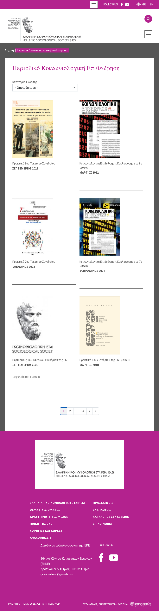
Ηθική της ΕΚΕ (41, 523)
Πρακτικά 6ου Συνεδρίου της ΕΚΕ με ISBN (105, 359)
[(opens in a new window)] (122, 4)
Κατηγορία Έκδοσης (24, 81)
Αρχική (9, 50)
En (151, 4)
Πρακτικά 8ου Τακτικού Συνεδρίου (33, 163)
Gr (144, 4)
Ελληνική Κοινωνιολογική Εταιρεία (57, 502)
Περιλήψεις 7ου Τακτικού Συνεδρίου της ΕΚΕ (40, 359)
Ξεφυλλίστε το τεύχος (26, 376)
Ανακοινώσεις (40, 537)
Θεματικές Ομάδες (45, 509)
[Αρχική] (46, 29)
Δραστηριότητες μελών (49, 516)
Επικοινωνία (102, 523)
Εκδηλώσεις (102, 509)
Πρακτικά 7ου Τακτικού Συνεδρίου (33, 261)
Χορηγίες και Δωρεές (46, 530)
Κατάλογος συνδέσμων (111, 516)
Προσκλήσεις (103, 502)
